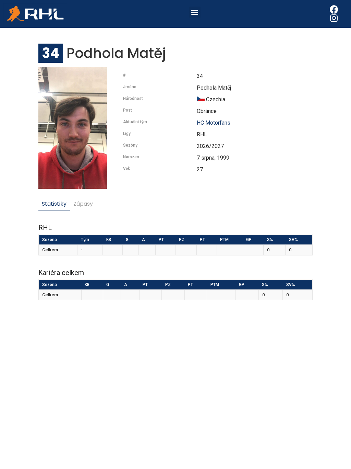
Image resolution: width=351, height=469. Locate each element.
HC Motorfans (213, 122)
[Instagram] (334, 18)
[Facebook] (334, 9)
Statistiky (54, 204)
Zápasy (83, 204)
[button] (195, 12)
